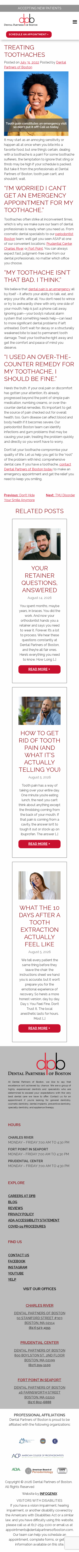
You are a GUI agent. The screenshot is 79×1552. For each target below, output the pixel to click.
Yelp (12, 1279)
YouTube (16, 1273)
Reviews (15, 1208)
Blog (12, 1202)
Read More (38, 669)
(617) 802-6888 (39, 1402)
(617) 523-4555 (39, 1328)
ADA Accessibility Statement (34, 1220)
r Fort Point (35, 248)
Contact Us (18, 1255)
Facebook (16, 1261)
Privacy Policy (21, 1214)
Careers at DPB (21, 1196)
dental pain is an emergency (49, 289)
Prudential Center (59, 244)
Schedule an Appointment (28, 34)
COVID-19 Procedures (27, 1226)
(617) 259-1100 (39, 1365)
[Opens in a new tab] (26, 1439)
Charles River (13, 248)
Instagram (17, 1267)
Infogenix (48, 1494)
